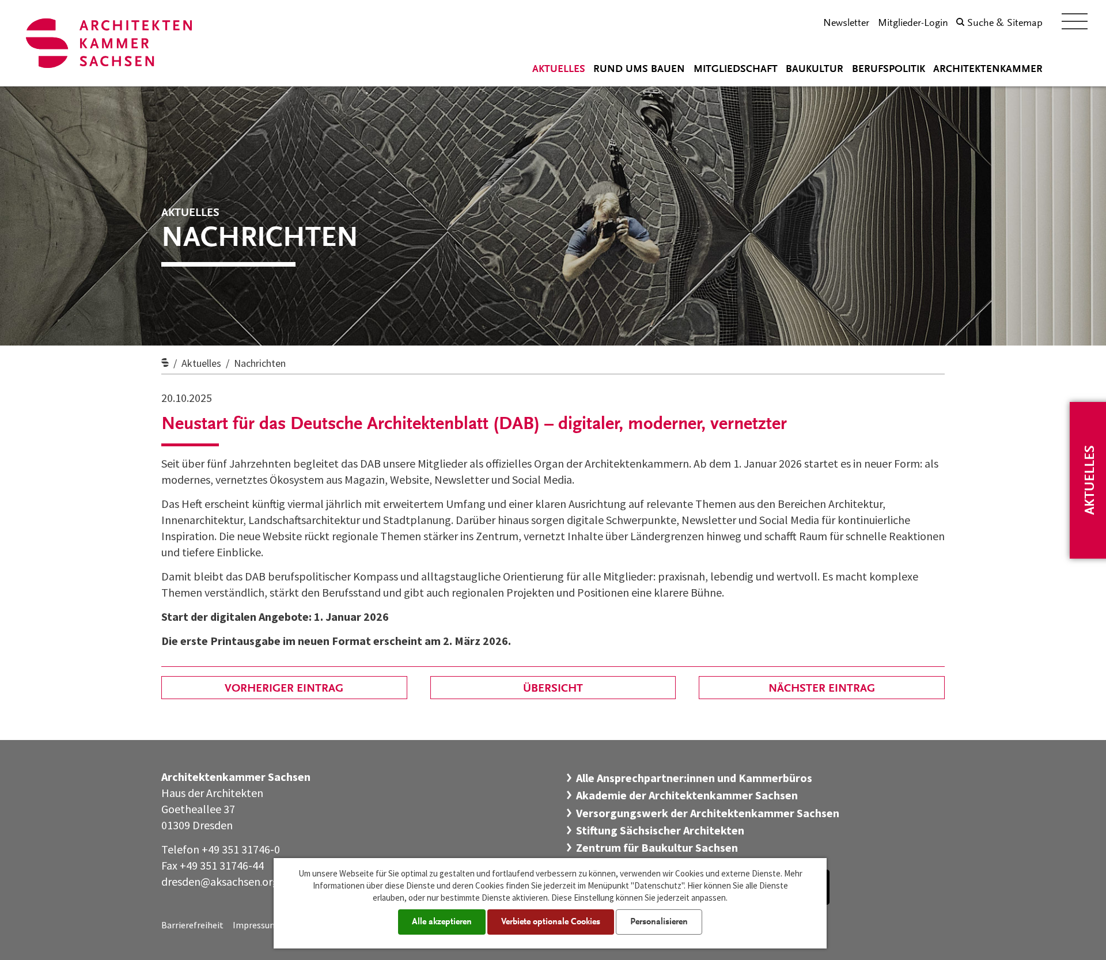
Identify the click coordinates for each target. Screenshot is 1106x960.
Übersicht (553, 689)
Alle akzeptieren (442, 922)
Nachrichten (260, 363)
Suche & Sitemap (1005, 23)
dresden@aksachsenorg (220, 881)
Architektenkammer (988, 69)
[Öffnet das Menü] (1074, 21)
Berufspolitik (888, 69)
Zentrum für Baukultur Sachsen (657, 847)
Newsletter (846, 23)
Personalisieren (659, 922)
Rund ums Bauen (639, 69)
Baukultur (814, 69)
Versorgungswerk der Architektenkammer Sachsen (707, 813)
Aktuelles (558, 69)
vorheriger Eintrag (284, 689)
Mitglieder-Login (913, 23)
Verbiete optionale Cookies (550, 922)
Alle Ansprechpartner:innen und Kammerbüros (694, 778)
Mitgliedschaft (736, 69)
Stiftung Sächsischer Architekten (660, 830)
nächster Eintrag (821, 689)
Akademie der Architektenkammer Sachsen (687, 795)
